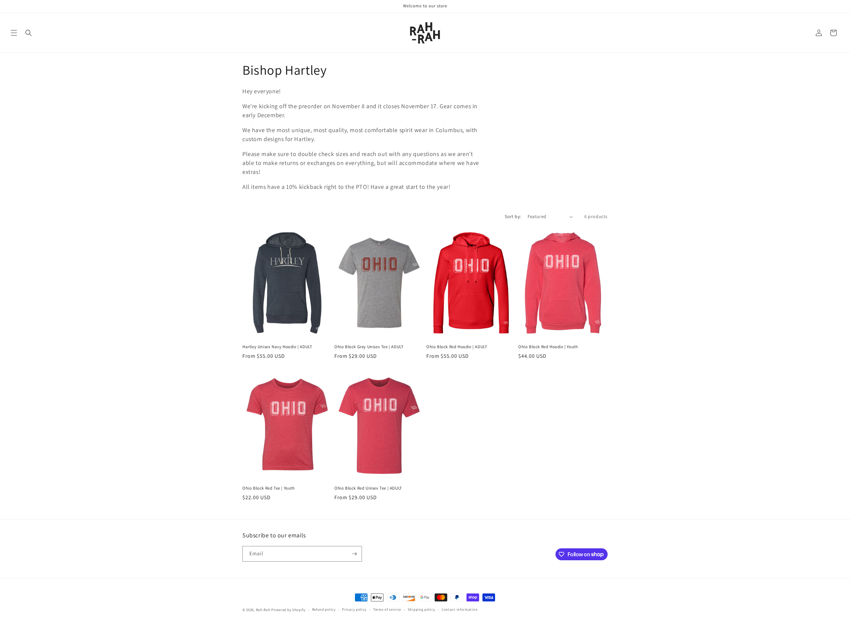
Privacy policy (354, 609)
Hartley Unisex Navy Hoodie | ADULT (277, 347)
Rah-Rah (264, 609)
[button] (14, 33)
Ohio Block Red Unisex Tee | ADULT (368, 488)
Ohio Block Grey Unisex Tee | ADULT (368, 347)
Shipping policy (421, 609)
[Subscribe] (354, 554)
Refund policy (324, 609)
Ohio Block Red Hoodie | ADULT (456, 347)
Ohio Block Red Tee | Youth (268, 488)
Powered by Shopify (288, 609)
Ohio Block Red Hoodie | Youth (548, 347)
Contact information (459, 609)
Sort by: (513, 216)
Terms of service (387, 609)
